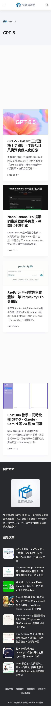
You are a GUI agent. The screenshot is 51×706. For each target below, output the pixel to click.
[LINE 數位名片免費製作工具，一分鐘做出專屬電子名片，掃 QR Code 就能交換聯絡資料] (8, 667)
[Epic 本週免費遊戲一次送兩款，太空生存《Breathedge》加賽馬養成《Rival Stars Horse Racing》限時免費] (8, 601)
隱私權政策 (25, 693)
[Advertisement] (25, 78)
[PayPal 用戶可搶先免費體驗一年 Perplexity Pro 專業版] (25, 273)
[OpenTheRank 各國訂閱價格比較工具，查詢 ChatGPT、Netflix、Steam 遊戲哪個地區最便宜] (8, 619)
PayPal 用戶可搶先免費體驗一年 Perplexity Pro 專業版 (25, 296)
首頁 (5, 21)
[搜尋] (47, 5)
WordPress (33, 702)
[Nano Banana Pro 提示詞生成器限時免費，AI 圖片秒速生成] (25, 197)
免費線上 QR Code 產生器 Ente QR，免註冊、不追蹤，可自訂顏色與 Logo (30, 586)
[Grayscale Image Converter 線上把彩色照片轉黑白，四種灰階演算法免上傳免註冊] (8, 571)
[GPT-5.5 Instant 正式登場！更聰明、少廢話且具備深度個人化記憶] (25, 122)
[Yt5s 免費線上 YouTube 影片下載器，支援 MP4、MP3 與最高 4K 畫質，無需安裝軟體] (8, 553)
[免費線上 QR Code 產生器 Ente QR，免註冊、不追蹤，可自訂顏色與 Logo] (8, 586)
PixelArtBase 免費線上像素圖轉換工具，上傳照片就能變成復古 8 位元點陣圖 (30, 638)
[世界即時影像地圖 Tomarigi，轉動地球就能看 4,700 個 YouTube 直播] (8, 652)
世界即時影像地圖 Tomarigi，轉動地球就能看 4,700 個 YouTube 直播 (29, 652)
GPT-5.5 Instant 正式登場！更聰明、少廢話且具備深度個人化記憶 (24, 145)
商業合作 (41, 689)
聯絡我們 (31, 689)
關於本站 (9, 689)
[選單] (4, 5)
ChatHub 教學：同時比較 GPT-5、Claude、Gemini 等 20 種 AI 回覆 (24, 419)
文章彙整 (20, 689)
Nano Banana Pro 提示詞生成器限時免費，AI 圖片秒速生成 (24, 221)
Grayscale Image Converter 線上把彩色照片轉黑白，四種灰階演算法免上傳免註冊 (30, 571)
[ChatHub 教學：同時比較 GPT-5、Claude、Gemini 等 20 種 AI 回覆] (25, 396)
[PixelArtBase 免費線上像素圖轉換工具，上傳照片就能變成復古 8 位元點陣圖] (8, 638)
